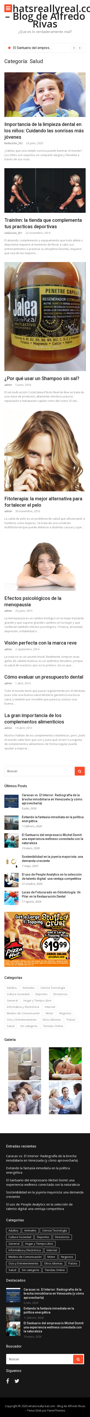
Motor (50, 1013)
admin (8, 385)
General (12, 1000)
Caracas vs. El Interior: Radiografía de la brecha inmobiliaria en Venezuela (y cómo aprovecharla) (52, 799)
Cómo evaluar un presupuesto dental (43, 677)
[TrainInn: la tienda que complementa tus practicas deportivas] (45, 190)
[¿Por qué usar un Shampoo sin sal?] (45, 316)
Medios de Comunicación (23, 1013)
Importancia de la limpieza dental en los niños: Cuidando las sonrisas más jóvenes (44, 131)
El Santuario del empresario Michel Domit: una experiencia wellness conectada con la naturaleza (52, 839)
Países (71, 1020)
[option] (47, 48)
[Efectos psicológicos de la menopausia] (45, 563)
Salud (10, 1026)
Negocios (65, 1013)
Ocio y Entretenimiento (22, 1020)
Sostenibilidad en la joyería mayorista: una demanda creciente (44, 1194)
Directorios (60, 994)
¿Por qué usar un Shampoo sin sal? (41, 378)
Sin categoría (28, 1026)
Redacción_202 (13, 143)
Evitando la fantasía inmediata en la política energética (38, 1170)
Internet (50, 1007)
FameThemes (56, 1410)
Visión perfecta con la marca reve (40, 643)
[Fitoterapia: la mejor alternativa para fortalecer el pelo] (45, 450)
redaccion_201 (13, 233)
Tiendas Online (53, 1026)
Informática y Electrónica (23, 1007)
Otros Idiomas (51, 1020)
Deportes (41, 994)
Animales (28, 988)
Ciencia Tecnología (52, 988)
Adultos (12, 988)
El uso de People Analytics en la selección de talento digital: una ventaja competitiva (39, 1206)
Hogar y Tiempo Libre (37, 1000)
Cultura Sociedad (18, 994)
